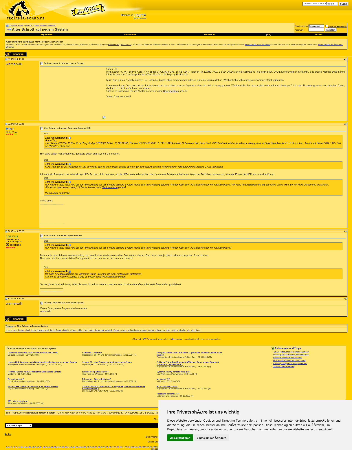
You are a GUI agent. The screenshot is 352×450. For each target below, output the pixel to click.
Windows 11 (126, 44)
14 (33, 447)
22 (55, 447)
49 (129, 447)
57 (151, 447)
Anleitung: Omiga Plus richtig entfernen (290, 363)
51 (134, 447)
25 (63, 447)
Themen (9, 326)
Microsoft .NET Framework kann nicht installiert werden (157, 339)
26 (66, 447)
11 (24, 447)
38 (99, 447)
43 (112, 447)
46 (121, 447)
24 (60, 447)
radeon (143, 330)
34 (88, 447)
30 (77, 447)
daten (33, 330)
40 (104, 447)
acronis (9, 330)
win (188, 330)
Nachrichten (130, 34)
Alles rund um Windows (45, 26)
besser (21, 330)
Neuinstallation (171, 91)
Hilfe (206, 34)
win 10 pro (195, 330)
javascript (99, 330)
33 (85, 447)
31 (79, 447)
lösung (116, 330)
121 (153, 449)
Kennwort (299, 30)
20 (49, 447)
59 (156, 447)
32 (82, 447)
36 (93, 447)
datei (27, 330)
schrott (151, 330)
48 (126, 447)
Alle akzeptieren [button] (180, 437)
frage (85, 330)
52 (137, 447)
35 (90, 447)
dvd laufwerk (55, 330)
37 (96, 447)
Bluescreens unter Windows (257, 44)
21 (52, 447)
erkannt (73, 330)
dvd (47, 330)
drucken (40, 330)
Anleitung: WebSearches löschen (287, 358)
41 (107, 447)
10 (22, 447)
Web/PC (29, 26)
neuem (123, 330)
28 (71, 447)
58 (154, 447)
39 (101, 447)
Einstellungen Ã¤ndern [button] (211, 437)
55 (145, 447)
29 (74, 447)
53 (140, 447)
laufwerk (108, 330)
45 (118, 447)
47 (123, 447)
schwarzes (160, 330)
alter (15, 330)
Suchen (318, 34)
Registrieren (46, 34)
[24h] (268, 34)
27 (68, 447)
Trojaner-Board (16, 26)
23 (57, 447)
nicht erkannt (133, 330)
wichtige (182, 330)
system (174, 330)
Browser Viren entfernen (283, 366)
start (168, 330)
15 (35, 447)
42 (110, 447)
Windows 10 (113, 44)
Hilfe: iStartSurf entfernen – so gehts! (289, 360)
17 (41, 447)
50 (132, 447)
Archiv (8, 434)
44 (115, 447)
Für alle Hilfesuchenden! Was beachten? (291, 352)
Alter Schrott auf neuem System (49, 42)
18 (44, 447)
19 (46, 447)
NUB (212, 34)
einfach (65, 330)
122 (156, 449)
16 (38, 447)
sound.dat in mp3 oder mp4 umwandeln (201, 339)
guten (91, 330)
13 (30, 447)
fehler (80, 330)
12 (27, 447)
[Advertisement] (71, 93)
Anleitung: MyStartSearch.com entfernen (291, 355)
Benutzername (301, 26)
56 (148, 447)
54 (143, 447)
